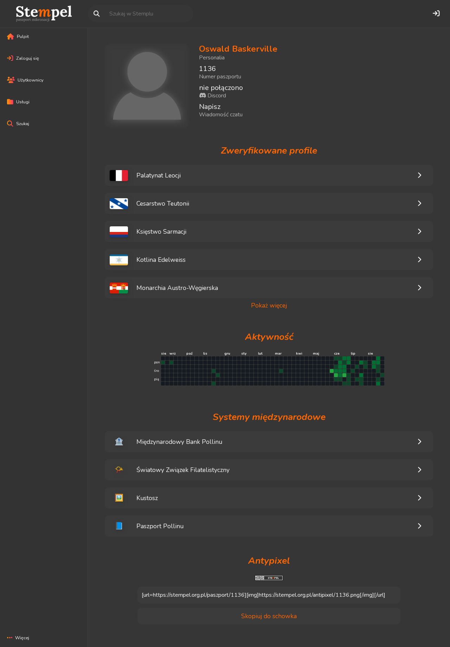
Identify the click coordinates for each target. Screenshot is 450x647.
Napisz (209, 106)
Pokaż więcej (269, 305)
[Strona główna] (44, 14)
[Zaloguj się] (436, 13)
